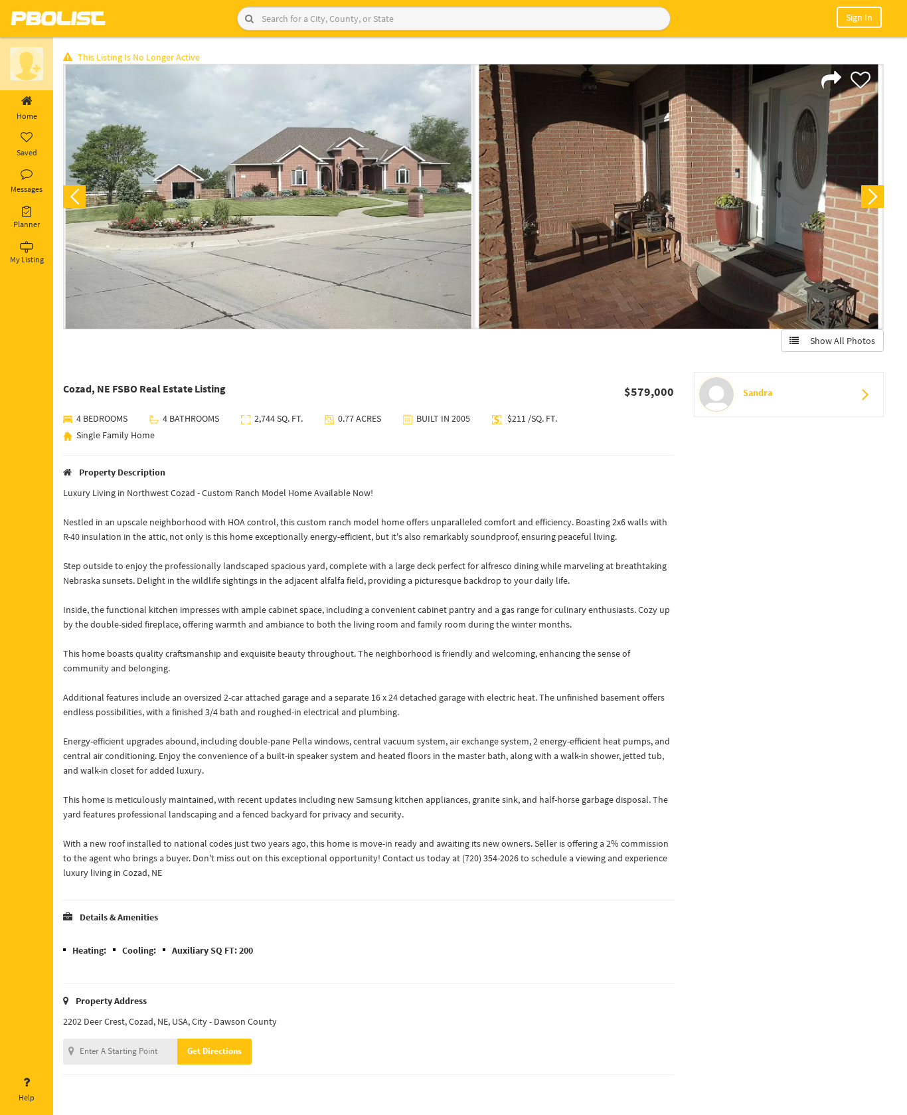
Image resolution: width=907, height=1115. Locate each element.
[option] (268, 196)
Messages (26, 189)
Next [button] (872, 196)
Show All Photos (839, 341)
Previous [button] (74, 196)
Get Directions (214, 1051)
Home (27, 116)
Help (27, 1097)
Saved (27, 152)
